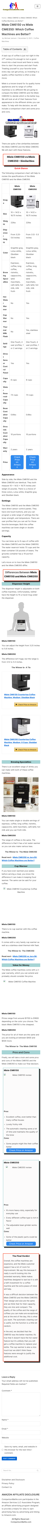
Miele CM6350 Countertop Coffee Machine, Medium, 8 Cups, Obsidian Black (20, 742)
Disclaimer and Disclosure (13, 1479)
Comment (7, 1390)
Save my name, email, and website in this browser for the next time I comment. (20, 1449)
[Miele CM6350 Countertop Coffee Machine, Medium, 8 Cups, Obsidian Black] (21, 727)
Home (4, 18)
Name (5, 1420)
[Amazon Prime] (34, 701)
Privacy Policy (8, 1483)
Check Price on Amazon (27, 704)
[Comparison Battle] (13, 6)
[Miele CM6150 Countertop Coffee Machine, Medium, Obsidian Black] (21, 682)
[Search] (37, 1470)
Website (5, 1437)
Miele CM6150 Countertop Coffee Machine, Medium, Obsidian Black (19, 696)
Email (5, 1429)
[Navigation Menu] (37, 6)
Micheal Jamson (10, 38)
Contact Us (7, 1487)
